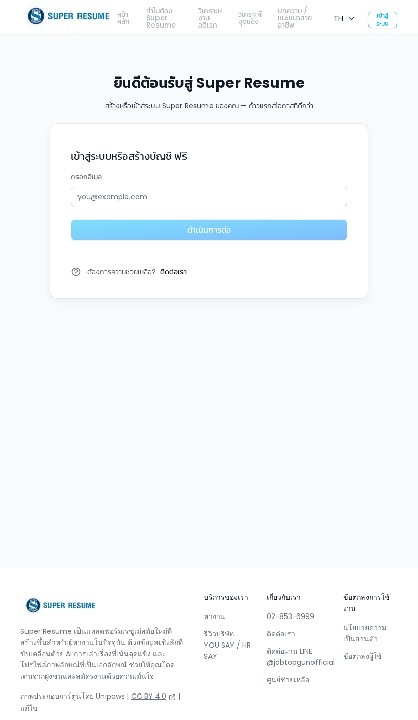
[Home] (65, 16)
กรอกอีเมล (86, 177)
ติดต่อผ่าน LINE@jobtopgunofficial (301, 656)
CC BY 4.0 (148, 696)
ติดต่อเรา (281, 634)
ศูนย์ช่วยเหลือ (288, 680)
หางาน (214, 616)
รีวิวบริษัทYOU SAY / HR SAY (227, 645)
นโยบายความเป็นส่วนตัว (364, 633)
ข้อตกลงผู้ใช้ (362, 656)
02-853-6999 (291, 616)
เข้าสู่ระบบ (382, 20)
